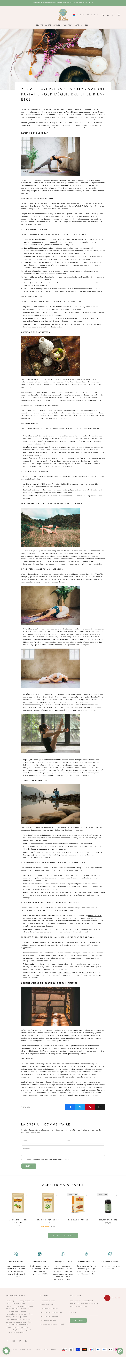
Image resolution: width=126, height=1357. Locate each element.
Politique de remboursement (52, 1324)
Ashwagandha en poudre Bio (18, 1221)
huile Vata (90, 918)
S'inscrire (78, 1320)
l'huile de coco (47, 921)
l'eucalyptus (46, 961)
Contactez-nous (47, 1304)
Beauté (39, 25)
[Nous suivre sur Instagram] (13, 1341)
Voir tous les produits (63, 1235)
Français (91, 15)
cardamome (82, 886)
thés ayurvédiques (55, 964)
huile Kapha (98, 921)
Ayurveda (67, 25)
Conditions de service (89, 1130)
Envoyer (29, 1166)
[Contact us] (120, 1351)
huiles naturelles (95, 915)
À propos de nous (47, 1301)
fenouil (73, 886)
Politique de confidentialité (64, 1130)
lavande (26, 958)
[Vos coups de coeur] (113, 15)
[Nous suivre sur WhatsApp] (26, 1341)
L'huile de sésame (75, 918)
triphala (26, 975)
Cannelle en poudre (78, 1220)
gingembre (90, 878)
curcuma (55, 895)
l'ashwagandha (64, 972)
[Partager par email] (100, 1107)
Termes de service (48, 1320)
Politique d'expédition (49, 1316)
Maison (57, 25)
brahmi (85, 972)
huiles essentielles (55, 953)
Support (79, 25)
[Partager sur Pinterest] (90, 1107)
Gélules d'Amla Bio (108, 1220)
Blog (87, 25)
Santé (48, 25)
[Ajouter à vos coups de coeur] (27, 1195)
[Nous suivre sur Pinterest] (20, 1341)
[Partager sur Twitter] (80, 1107)
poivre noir (27, 895)
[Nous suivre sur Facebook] (7, 1341)
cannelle (26, 880)
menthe (74, 958)
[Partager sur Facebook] (70, 1107)
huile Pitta (60, 921)
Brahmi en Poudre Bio (48, 1220)
